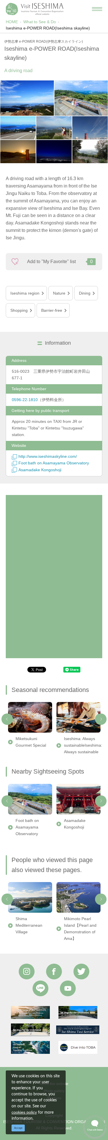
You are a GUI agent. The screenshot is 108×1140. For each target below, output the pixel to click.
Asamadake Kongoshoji (39, 470)
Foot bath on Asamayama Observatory (53, 463)
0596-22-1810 (25, 399)
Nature (59, 293)
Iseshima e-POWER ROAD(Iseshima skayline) (48, 28)
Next (101, 719)
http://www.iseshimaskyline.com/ (47, 456)
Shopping (19, 310)
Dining (84, 293)
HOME (12, 21)
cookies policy (24, 1112)
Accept (18, 1128)
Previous (7, 719)
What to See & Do (39, 21)
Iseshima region (24, 293)
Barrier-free (51, 310)
